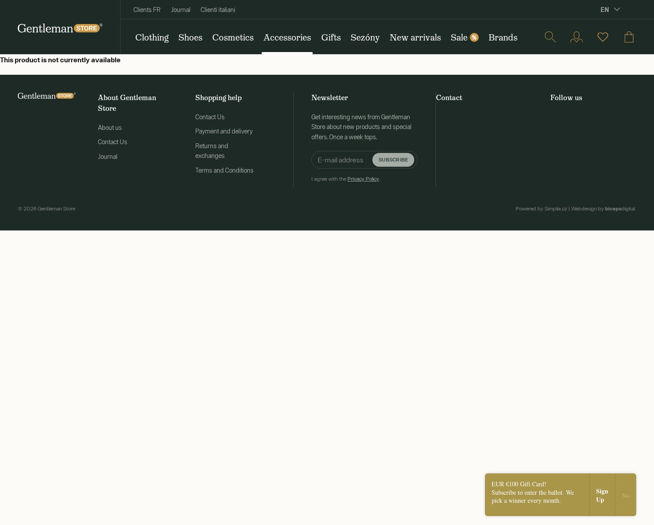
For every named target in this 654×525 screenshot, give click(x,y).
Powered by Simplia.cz (541, 209)
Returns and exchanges (211, 150)
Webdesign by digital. (603, 209)
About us (110, 127)
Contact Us (112, 141)
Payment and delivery (224, 131)
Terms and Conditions (224, 170)
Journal (180, 9)
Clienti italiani (218, 9)
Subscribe (393, 159)
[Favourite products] (603, 37)
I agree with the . (345, 179)
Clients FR (147, 9)
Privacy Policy (363, 179)
